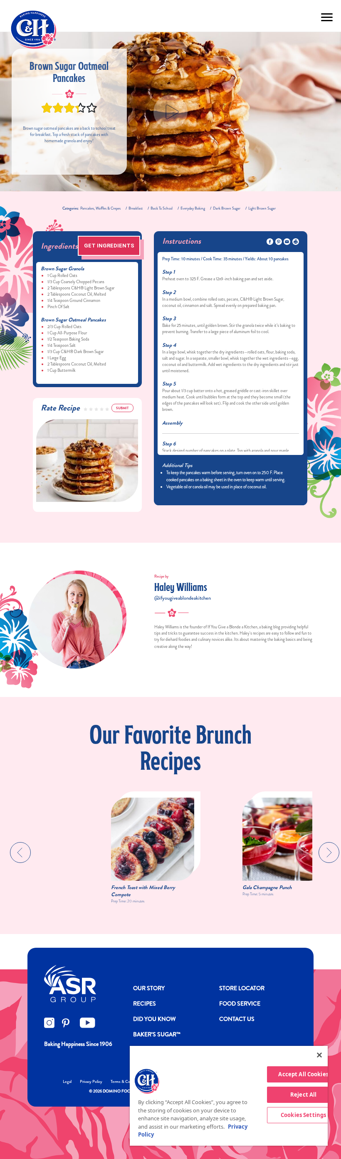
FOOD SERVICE (239, 1003)
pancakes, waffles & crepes (100, 208)
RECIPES (144, 1003)
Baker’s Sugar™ (156, 1034)
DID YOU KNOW (154, 1019)
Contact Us (237, 1019)
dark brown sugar (226, 208)
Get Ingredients (109, 245)
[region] (229, 1096)
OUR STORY (149, 988)
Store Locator (241, 988)
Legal (67, 1081)
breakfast (135, 208)
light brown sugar (262, 208)
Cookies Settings (303, 1115)
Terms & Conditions (127, 1081)
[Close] (319, 1055)
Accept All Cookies (303, 1074)
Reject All (303, 1094)
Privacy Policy (91, 1081)
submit (122, 407)
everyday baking (192, 208)
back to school (162, 208)
